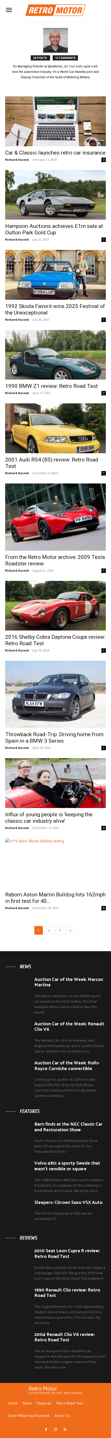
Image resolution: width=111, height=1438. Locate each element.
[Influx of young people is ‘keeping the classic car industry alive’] (55, 783)
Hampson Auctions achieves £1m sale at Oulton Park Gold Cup (54, 229)
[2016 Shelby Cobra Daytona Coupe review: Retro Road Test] (55, 606)
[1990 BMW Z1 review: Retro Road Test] (55, 355)
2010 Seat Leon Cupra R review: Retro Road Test (67, 1253)
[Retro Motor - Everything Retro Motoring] (55, 10)
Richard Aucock (17, 160)
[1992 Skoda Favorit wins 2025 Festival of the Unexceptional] (55, 275)
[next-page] (70, 930)
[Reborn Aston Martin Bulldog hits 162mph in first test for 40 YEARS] (55, 863)
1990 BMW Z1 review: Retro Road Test (51, 386)
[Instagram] (55, 1429)
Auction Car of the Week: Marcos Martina (68, 982)
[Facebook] (46, 1429)
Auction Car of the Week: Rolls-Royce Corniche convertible (67, 1066)
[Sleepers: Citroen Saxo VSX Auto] (17, 1210)
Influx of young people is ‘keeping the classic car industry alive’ (48, 817)
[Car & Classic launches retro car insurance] (55, 121)
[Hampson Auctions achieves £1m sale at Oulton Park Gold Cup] (55, 195)
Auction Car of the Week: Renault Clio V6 (69, 1027)
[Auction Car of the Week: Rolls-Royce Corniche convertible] (17, 1070)
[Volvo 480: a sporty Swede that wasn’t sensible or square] (17, 1170)
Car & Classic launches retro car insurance (55, 153)
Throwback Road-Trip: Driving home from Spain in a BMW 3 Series (54, 737)
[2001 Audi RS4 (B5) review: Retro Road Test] (55, 428)
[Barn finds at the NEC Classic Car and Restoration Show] (17, 1131)
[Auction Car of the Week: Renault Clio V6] (17, 1031)
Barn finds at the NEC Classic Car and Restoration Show (68, 1127)
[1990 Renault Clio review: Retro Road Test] (17, 1297)
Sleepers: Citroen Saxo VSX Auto (68, 1202)
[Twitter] (64, 1429)
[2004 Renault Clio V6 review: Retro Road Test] (17, 1342)
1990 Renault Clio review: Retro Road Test (67, 1293)
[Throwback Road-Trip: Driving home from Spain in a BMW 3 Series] (55, 694)
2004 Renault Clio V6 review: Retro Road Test (64, 1337)
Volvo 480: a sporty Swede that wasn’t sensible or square (67, 1166)
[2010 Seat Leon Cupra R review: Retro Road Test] (17, 1258)
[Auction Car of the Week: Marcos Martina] (17, 987)
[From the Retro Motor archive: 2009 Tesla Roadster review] (55, 517)
